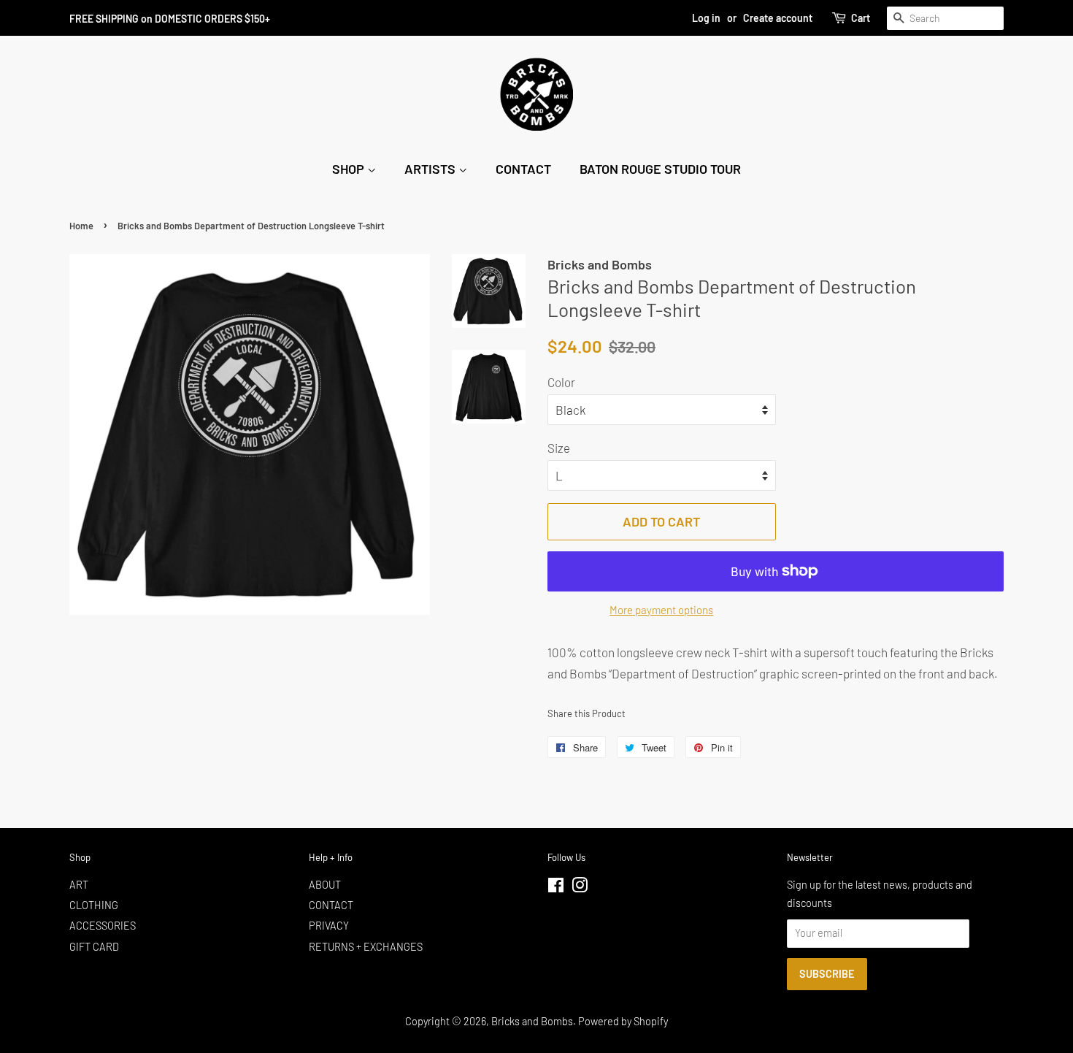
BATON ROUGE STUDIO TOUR (660, 169)
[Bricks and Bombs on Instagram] (580, 887)
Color (561, 382)
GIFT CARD (94, 947)
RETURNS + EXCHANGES (366, 947)
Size (558, 447)
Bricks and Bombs (532, 1021)
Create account (777, 18)
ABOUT (325, 884)
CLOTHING (93, 905)
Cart (860, 18)
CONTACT (523, 169)
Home (81, 225)
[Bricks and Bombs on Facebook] (555, 887)
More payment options (661, 609)
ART (78, 884)
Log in (706, 18)
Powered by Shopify (623, 1021)
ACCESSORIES (102, 925)
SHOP (349, 169)
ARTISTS (431, 169)
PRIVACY (329, 925)
